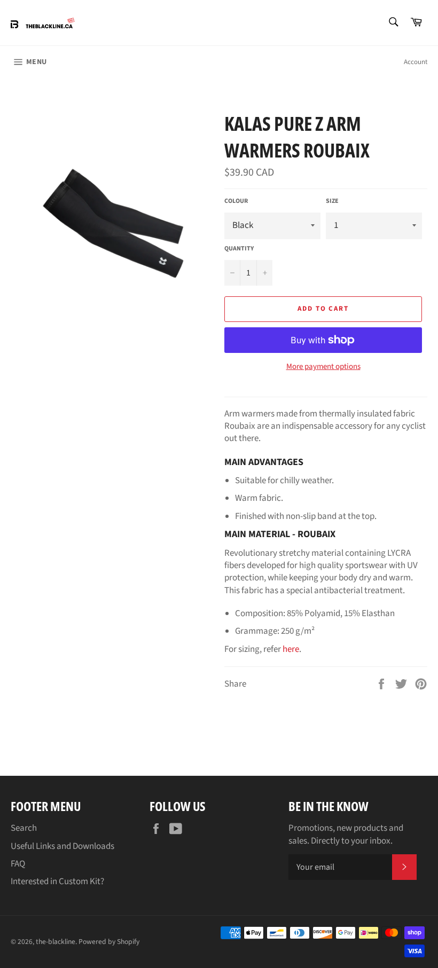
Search (24, 828)
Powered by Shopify (109, 941)
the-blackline (55, 941)
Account (415, 62)
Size (332, 201)
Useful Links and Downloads (62, 846)
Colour (236, 201)
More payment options (323, 366)
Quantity (239, 249)
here (291, 649)
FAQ (18, 863)
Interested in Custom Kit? (57, 881)
